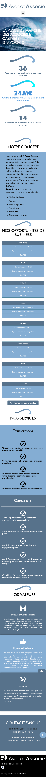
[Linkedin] (2, 767)
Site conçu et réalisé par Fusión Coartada (13, 774)
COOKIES (19, 764)
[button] (23, 13)
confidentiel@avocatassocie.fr (23, 728)
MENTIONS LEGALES (7, 764)
